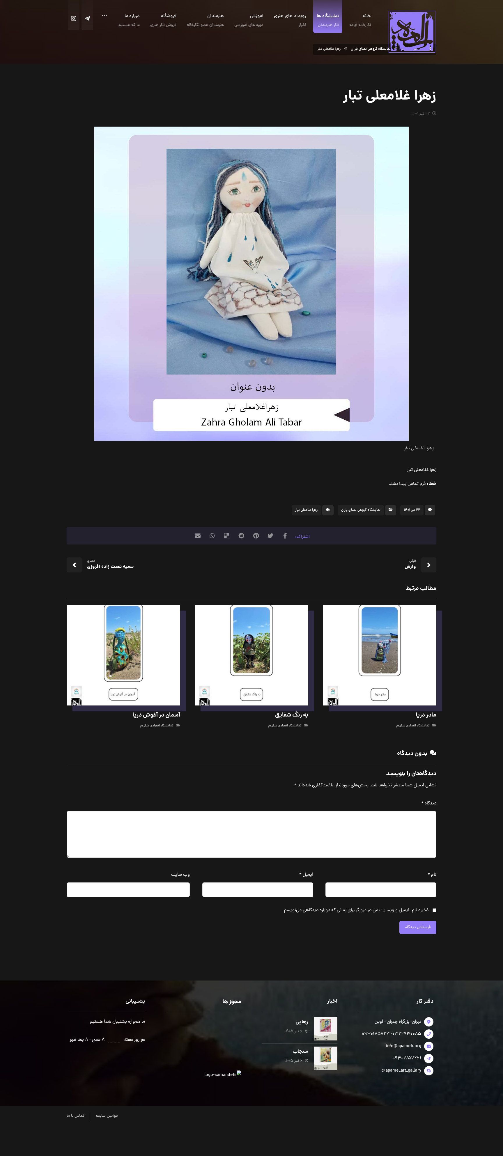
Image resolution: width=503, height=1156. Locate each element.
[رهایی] (325, 1028)
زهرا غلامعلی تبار (306, 510)
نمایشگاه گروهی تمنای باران (360, 510)
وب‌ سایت (180, 874)
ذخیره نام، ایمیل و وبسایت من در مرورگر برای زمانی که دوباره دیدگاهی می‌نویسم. (355, 910)
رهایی (301, 1022)
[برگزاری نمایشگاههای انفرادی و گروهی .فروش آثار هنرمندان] (411, 31)
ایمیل (306, 874)
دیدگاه (428, 803)
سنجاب (300, 1051)
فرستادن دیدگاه (418, 927)
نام (432, 874)
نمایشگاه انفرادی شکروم (412, 725)
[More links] (104, 18)
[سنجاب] (325, 1058)
